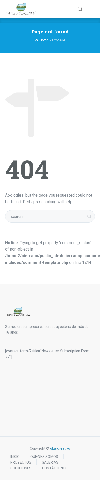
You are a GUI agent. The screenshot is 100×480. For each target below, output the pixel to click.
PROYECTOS (20, 462)
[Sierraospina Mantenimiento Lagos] (21, 9)
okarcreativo (60, 448)
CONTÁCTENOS (55, 468)
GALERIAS (50, 462)
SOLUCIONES (21, 468)
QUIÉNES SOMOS (44, 457)
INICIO (15, 457)
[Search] (80, 9)
